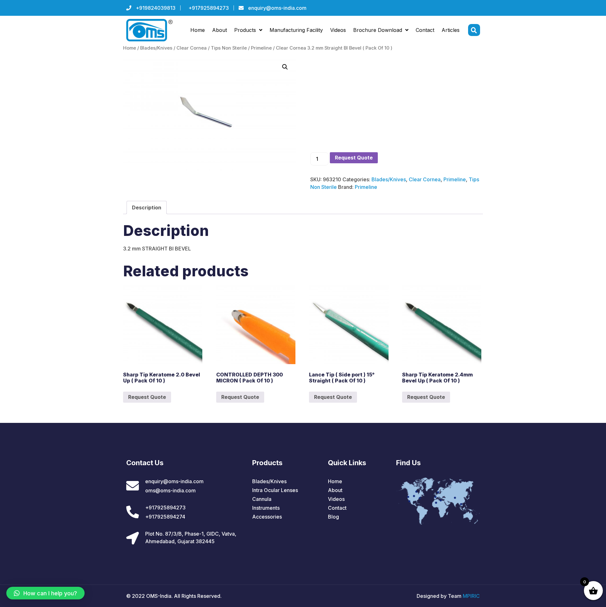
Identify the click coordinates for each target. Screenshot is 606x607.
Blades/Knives (156, 48)
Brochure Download (377, 30)
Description (146, 207)
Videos (338, 30)
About (219, 30)
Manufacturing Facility (296, 30)
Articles (451, 30)
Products (245, 30)
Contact (425, 30)
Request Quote (354, 157)
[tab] (147, 207)
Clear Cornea (191, 48)
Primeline (261, 48)
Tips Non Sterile (229, 48)
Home (197, 30)
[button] (45, 593)
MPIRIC (471, 596)
